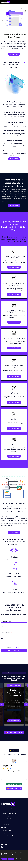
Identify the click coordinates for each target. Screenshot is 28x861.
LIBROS (11, 685)
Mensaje (3, 638)
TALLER (15, 685)
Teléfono (3, 627)
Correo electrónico (6, 632)
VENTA (19, 685)
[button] (2, 704)
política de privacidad (16, 647)
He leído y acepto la (12, 647)
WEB (8, 685)
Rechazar (11, 858)
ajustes (12, 856)
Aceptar (4, 858)
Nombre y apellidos (6, 621)
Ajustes (17, 858)
